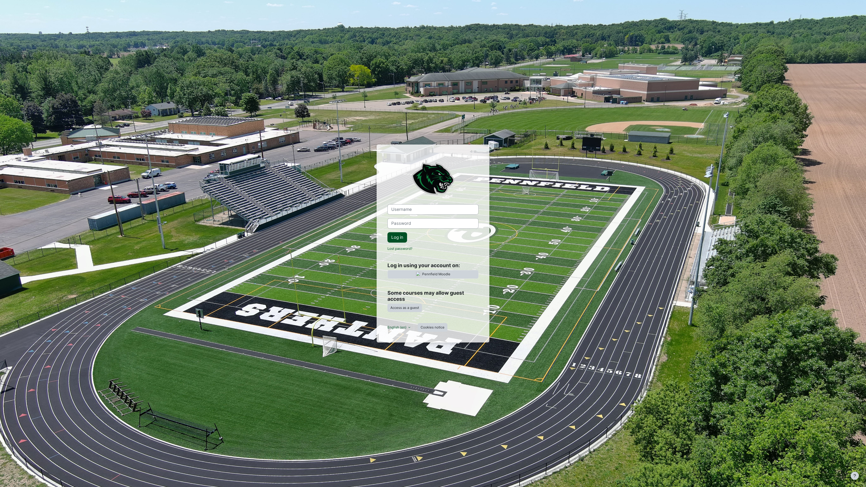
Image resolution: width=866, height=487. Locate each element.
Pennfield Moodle (435, 274)
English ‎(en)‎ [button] (397, 327)
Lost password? (399, 248)
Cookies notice (433, 327)
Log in (397, 237)
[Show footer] (855, 476)
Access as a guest (404, 308)
